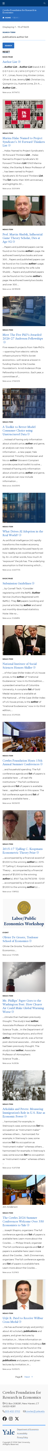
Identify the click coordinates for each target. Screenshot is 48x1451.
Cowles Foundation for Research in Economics (19, 11)
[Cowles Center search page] (44, 3)
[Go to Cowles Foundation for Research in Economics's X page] (17, 1419)
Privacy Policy (22, 1437)
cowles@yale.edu (35, 1411)
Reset (6, 52)
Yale (9, 1432)
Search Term (9, 32)
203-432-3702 (12, 1411)
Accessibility (22, 1433)
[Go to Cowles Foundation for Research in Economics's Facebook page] (5, 1419)
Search (8, 46)
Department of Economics (28, 1429)
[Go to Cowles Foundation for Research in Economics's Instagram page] (11, 1419)
